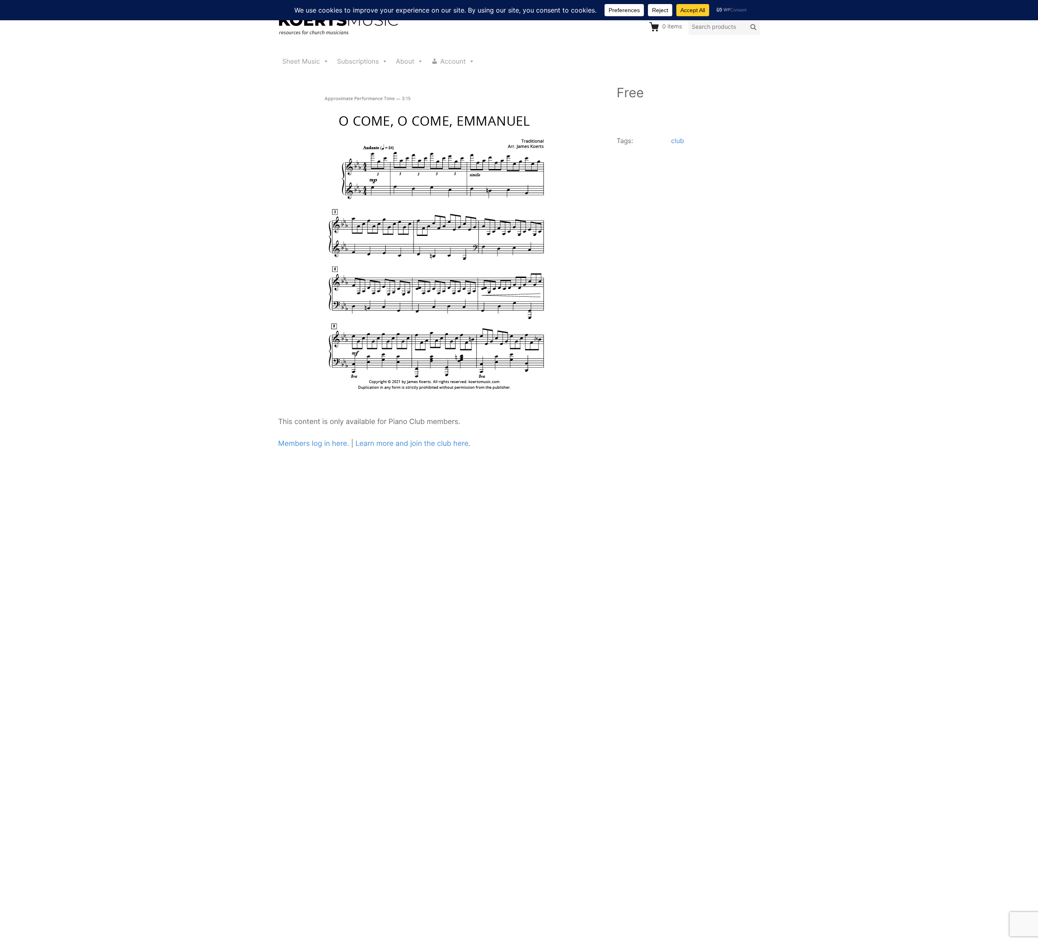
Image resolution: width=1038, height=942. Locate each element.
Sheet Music (301, 61)
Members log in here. (313, 443)
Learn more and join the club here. (412, 443)
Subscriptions (358, 61)
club (677, 141)
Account (453, 61)
